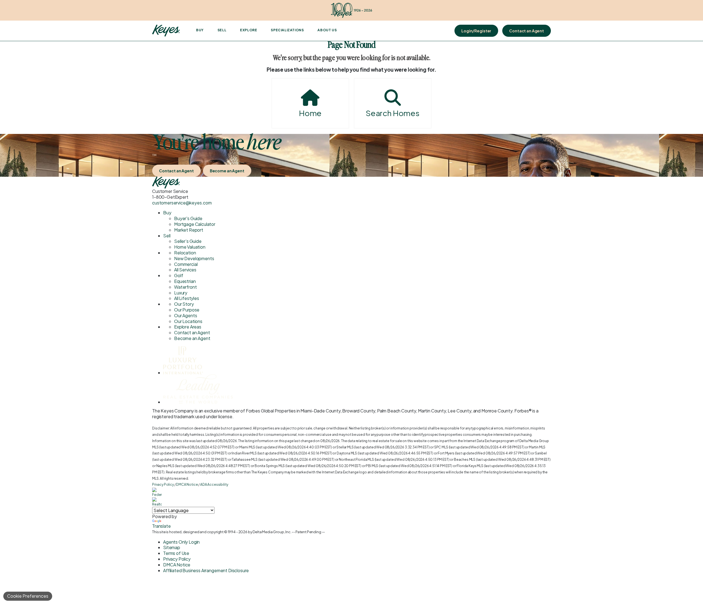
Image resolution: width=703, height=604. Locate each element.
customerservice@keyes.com (182, 203)
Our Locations (188, 321)
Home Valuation (189, 247)
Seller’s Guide (188, 241)
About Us (327, 30)
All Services (185, 269)
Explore (248, 30)
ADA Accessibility (214, 484)
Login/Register (476, 30)
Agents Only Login (181, 542)
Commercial (185, 264)
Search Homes (393, 113)
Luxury (180, 293)
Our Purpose (186, 310)
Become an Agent (227, 170)
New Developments (194, 258)
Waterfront (185, 287)
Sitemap (171, 547)
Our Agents (185, 315)
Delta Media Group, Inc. (272, 532)
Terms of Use (176, 553)
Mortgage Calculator (194, 224)
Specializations (287, 30)
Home (310, 113)
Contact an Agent (526, 30)
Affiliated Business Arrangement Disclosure (206, 570)
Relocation (185, 252)
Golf (178, 275)
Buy (200, 30)
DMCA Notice (187, 484)
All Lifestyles (186, 298)
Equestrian (185, 281)
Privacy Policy (163, 484)
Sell (221, 30)
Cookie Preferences (27, 596)
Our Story (184, 304)
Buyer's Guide (188, 218)
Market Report (188, 230)
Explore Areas (187, 327)
